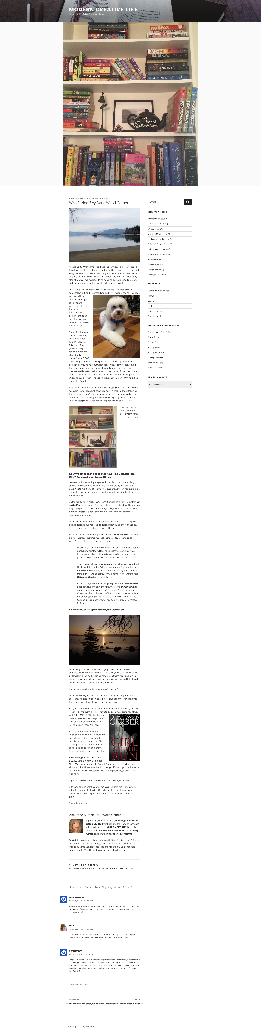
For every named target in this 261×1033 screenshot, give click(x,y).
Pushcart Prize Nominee (158, 291)
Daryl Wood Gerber (84, 869)
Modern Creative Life (103, 10)
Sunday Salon (154, 347)
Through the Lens (155, 362)
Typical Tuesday (155, 368)
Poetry (150, 306)
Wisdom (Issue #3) (156, 229)
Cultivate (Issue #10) (157, 264)
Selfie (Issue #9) (155, 259)
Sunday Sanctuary (156, 352)
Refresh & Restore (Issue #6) (160, 244)
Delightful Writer (97, 199)
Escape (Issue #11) (156, 269)
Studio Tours (153, 337)
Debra (72, 925)
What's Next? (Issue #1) (86, 865)
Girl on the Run (104, 869)
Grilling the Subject (126, 869)
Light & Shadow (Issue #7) (159, 249)
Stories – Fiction (155, 311)
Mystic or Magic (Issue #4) (159, 234)
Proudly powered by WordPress (82, 1026)
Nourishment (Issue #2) (158, 224)
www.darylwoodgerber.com (111, 850)
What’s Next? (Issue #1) (158, 219)
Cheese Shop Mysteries (118, 387)
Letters (151, 301)
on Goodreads (94, 508)
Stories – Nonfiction (156, 316)
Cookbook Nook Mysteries (101, 394)
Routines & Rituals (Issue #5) (160, 239)
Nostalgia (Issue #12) (157, 274)
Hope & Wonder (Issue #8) (159, 254)
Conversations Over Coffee (160, 332)
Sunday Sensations (156, 357)
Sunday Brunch (154, 342)
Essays (151, 296)
